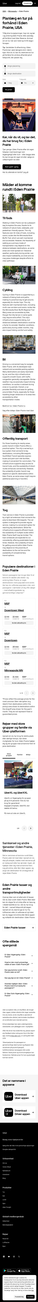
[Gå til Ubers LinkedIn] (3, 1256)
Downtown (10, 640)
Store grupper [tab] (9, 754)
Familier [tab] (20, 755)
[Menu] (35, 3)
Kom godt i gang (11, 167)
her (32, 1290)
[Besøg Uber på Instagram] (13, 1256)
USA (4, 11)
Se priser (8, 90)
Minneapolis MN (13, 670)
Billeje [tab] (28, 755)
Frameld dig (19, 1297)
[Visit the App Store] (24, 1270)
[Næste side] (32, 693)
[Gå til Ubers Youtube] (8, 1256)
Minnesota (12, 11)
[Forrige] (24, 828)
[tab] (33, 754)
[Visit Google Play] (9, 1271)
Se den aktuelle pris (19, 623)
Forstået (30, 1297)
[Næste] (30, 828)
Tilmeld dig (27, 3)
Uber (5, 3)
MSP (7, 603)
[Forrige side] (26, 693)
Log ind (17, 3)
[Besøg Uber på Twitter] (19, 1256)
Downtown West (14, 610)
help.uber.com (16, 1036)
